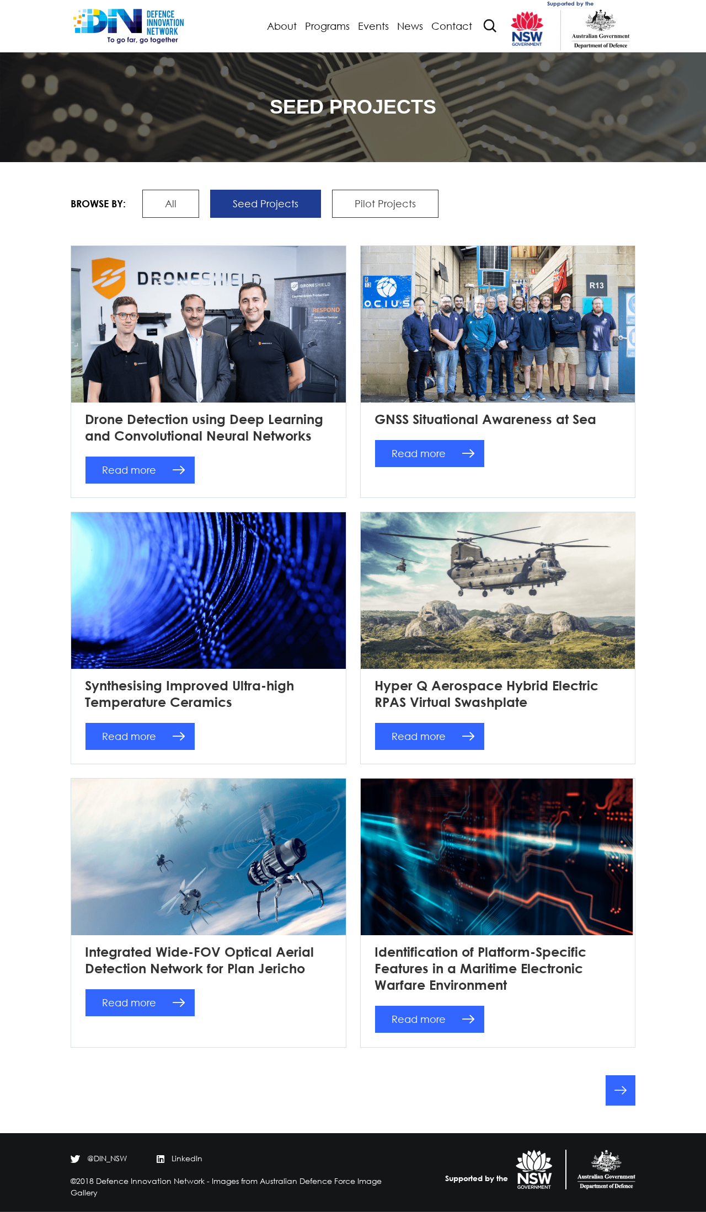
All (170, 203)
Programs (327, 26)
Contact (451, 26)
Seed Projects (265, 203)
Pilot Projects (385, 203)
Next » (620, 1090)
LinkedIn (187, 1158)
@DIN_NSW (107, 1158)
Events (373, 26)
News (410, 26)
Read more (129, 470)
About (282, 26)
